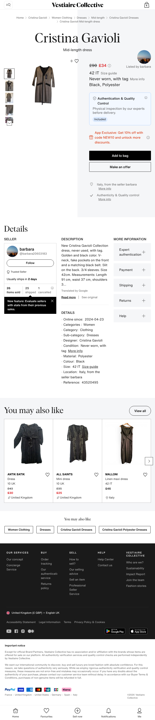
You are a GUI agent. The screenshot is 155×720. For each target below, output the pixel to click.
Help (122, 315)
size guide (109, 73)
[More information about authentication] (145, 97)
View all (140, 410)
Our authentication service (50, 573)
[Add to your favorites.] (47, 474)
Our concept (14, 559)
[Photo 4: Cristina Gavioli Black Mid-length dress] (9, 110)
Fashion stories (136, 586)
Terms (67, 622)
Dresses (82, 18)
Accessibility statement (21, 622)
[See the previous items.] (9, 68)
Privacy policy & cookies (89, 622)
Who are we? (134, 562)
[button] (147, 5)
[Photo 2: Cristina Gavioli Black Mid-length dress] (9, 86)
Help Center (106, 559)
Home (20, 18)
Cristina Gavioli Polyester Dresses (124, 530)
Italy (75, 694)
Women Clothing (62, 18)
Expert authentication (130, 252)
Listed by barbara (138, 67)
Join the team (135, 580)
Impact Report (135, 574)
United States (42, 694)
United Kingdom (23, 694)
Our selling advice (76, 571)
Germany (56, 694)
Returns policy (46, 586)
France (8, 694)
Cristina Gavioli (37, 18)
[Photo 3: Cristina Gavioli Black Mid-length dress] (9, 98)
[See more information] (148, 137)
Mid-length (98, 18)
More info (137, 79)
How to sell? (74, 561)
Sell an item (77, 580)
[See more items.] (9, 123)
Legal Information (49, 622)
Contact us (105, 565)
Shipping (126, 285)
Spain (67, 694)
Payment (126, 269)
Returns (125, 300)
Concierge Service (13, 567)
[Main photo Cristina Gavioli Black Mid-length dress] (9, 74)
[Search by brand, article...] (8, 5)
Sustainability (135, 568)
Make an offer (120, 166)
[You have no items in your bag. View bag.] (147, 5)
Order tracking (46, 561)
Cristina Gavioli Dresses (123, 18)
